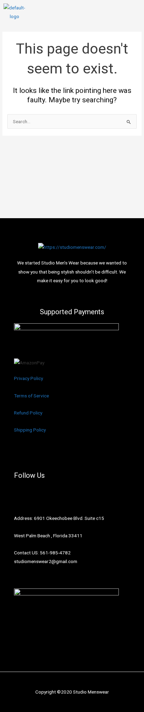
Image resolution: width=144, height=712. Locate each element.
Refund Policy (28, 413)
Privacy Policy (28, 378)
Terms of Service (31, 395)
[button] (135, 12)
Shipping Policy (30, 430)
